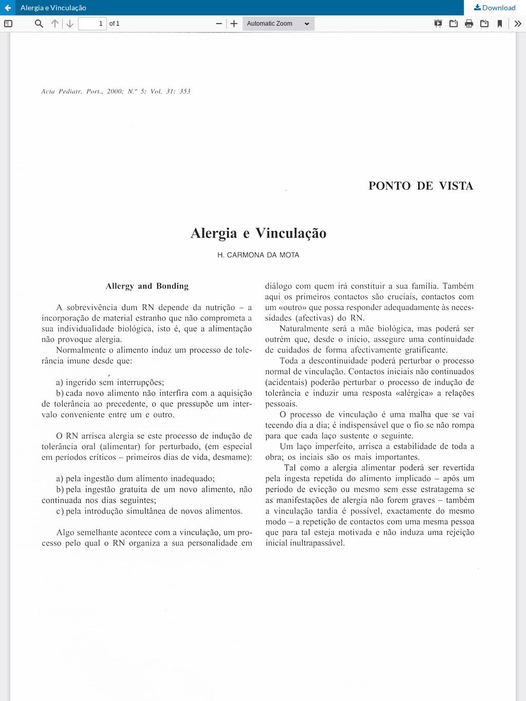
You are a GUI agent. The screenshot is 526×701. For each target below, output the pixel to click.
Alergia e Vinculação (53, 7)
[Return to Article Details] (7, 7)
